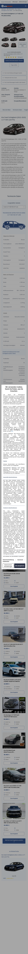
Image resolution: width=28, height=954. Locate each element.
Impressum (20, 559)
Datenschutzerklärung (8, 559)
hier (12, 431)
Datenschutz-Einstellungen (8, 565)
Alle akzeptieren (19, 566)
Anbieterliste (6, 561)
